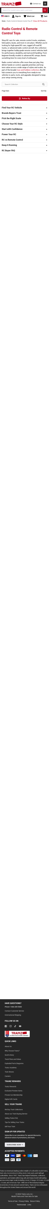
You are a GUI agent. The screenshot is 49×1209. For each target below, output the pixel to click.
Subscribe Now (14, 1145)
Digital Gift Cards (11, 1099)
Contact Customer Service (14, 1011)
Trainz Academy (11, 1068)
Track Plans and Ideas (13, 1059)
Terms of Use (12, 1201)
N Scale (46, 1180)
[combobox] (24, 10)
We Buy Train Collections (14, 1109)
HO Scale (40, 1180)
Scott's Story (9, 1055)
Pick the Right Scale (11, 118)
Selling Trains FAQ (11, 1118)
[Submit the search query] (43, 84)
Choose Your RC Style (12, 123)
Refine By (26, 98)
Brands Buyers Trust (11, 113)
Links (29, 1205)
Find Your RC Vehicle (12, 107)
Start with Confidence (12, 129)
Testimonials (21, 1205)
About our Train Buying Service (16, 1114)
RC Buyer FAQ (8, 150)
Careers (7, 1076)
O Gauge (33, 1180)
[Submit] (45, 10)
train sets (3, 1173)
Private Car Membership (13, 1095)
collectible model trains (39, 1171)
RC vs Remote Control (12, 139)
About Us (8, 1046)
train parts (30, 1173)
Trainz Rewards (10, 1086)
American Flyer (15, 1183)
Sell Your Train (10, 1126)
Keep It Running (9, 145)
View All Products (40, 21)
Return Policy (35, 1201)
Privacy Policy (24, 1201)
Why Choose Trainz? (12, 1051)
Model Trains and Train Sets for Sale (24, 1196)
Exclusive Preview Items (13, 1091)
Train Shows (9, 1072)
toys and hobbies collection (28, 70)
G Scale (3, 1183)
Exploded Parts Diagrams (14, 1063)
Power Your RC (9, 134)
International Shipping (13, 1015)
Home (3, 21)
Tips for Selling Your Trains (14, 1122)
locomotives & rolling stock (17, 1173)
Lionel (27, 1180)
